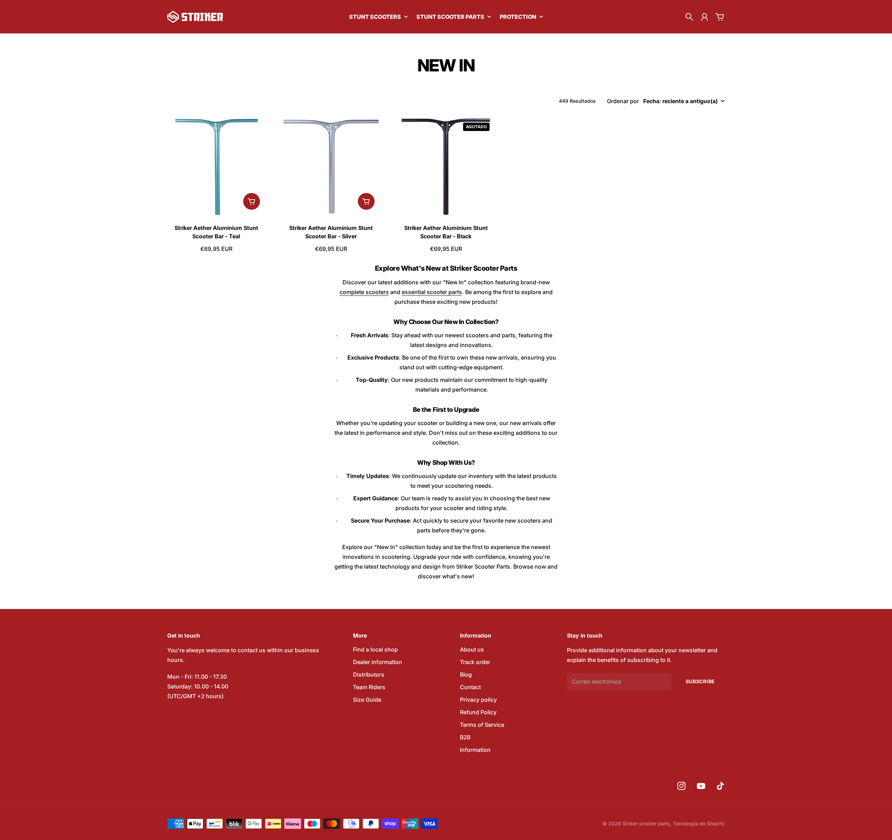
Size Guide (367, 699)
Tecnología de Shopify (699, 823)
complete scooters (364, 291)
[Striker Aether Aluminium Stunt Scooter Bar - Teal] (216, 166)
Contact (470, 687)
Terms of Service (482, 724)
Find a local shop (375, 649)
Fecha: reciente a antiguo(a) (680, 101)
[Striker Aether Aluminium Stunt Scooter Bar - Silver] (331, 166)
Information (475, 749)
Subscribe (700, 681)
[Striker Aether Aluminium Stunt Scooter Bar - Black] (446, 166)
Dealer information (377, 661)
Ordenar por (623, 101)
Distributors (368, 674)
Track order (475, 661)
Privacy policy (478, 699)
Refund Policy (478, 712)
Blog (466, 674)
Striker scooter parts (646, 823)
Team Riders (369, 687)
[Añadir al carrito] (251, 201)
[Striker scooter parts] (195, 17)
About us (472, 649)
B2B (465, 737)
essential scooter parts (432, 291)
